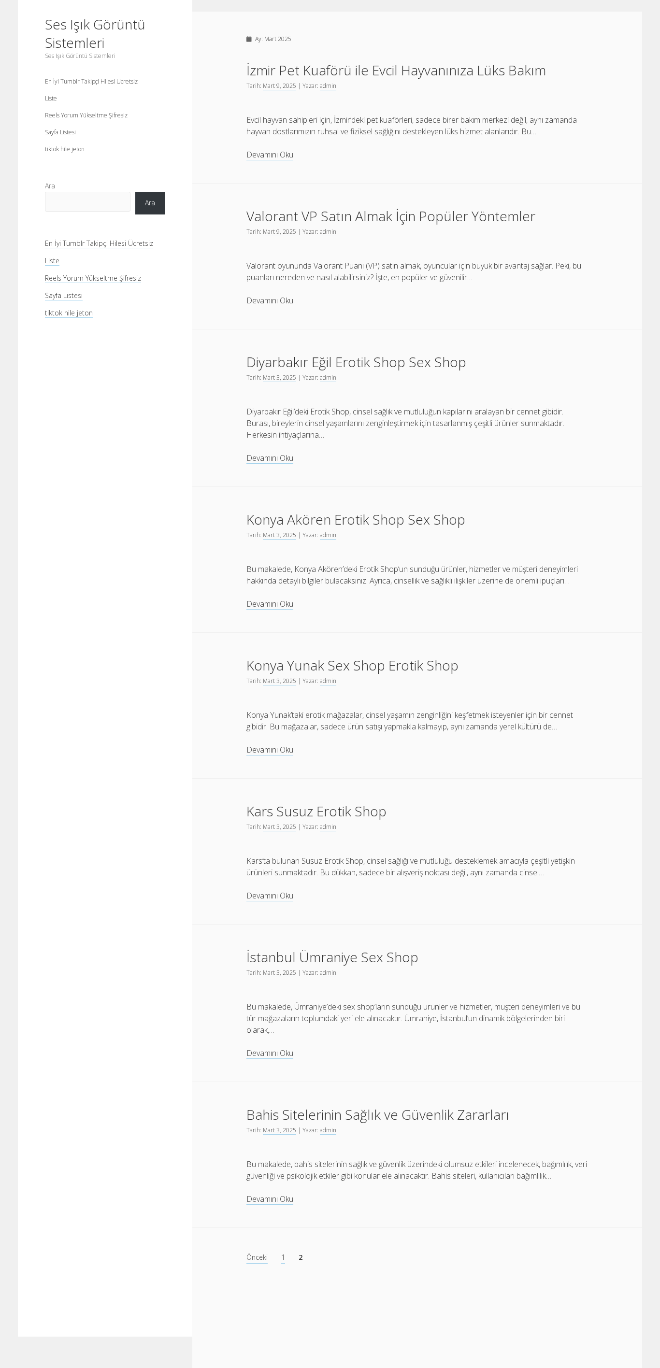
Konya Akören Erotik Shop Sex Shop (355, 519)
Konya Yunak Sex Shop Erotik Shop (352, 665)
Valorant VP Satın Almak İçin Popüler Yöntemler (390, 216)
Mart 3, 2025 (279, 377)
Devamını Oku (269, 154)
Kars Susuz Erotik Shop (316, 811)
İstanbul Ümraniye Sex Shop (332, 957)
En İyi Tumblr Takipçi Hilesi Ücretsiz (91, 81)
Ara (50, 185)
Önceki (257, 1257)
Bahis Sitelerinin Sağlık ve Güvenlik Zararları (377, 1114)
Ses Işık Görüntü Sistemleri (95, 33)
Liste (51, 98)
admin (328, 86)
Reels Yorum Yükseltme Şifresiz (86, 115)
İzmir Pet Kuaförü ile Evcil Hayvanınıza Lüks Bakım (396, 70)
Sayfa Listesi (60, 132)
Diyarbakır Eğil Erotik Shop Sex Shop (356, 362)
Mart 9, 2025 (279, 86)
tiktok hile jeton (65, 149)
